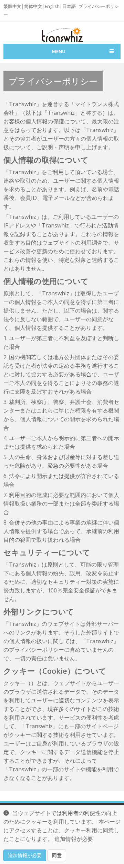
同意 (57, 855)
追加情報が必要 (25, 855)
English (52, 6)
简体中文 (33, 6)
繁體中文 (12, 6)
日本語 (69, 6)
